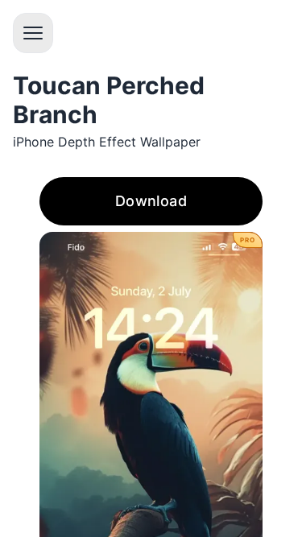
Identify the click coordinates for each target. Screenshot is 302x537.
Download (151, 200)
